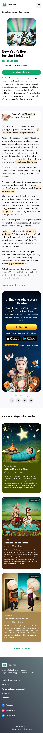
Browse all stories (21, 648)
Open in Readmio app (21, 72)
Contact (5, 698)
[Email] (31, 400)
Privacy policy (16, 729)
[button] (38, 5)
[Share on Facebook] (12, 400)
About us (5, 694)
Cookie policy (28, 729)
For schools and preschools (13, 689)
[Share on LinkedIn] (24, 400)
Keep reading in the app (13, 285)
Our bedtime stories (11, 680)
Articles (5, 685)
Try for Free (21, 327)
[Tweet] (18, 400)
